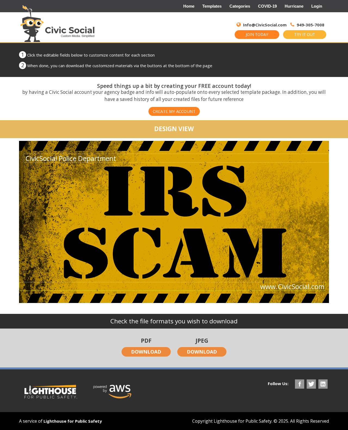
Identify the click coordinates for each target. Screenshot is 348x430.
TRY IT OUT (304, 34)
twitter (311, 384)
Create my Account (174, 111)
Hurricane (294, 6)
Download (146, 351)
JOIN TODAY (257, 34)
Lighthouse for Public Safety (73, 421)
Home (188, 6)
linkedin (323, 384)
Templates (212, 6)
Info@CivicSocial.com (265, 24)
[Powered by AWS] (112, 391)
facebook (299, 384)
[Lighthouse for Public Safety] (51, 391)
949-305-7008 (310, 24)
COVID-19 (267, 6)
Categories (239, 6)
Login (316, 6)
